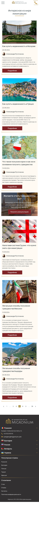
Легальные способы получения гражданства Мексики (16, 307)
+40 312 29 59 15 (8, 433)
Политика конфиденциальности (11, 494)
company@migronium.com (12, 437)
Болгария (4, 465)
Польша (3, 468)
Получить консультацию (19, 212)
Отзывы (3, 487)
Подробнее (12, 70)
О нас (3, 484)
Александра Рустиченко (15, 54)
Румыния (4, 462)
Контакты (4, 491)
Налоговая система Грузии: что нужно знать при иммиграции (19, 246)
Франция (4, 475)
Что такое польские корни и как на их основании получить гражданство (18, 163)
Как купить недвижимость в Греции (18, 104)
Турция (3, 472)
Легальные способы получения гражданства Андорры (16, 369)
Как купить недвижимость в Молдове (18, 46)
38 (32, 406)
